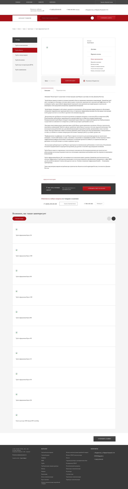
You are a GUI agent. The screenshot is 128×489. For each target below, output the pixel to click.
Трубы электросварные (21, 55)
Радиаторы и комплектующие (73, 479)
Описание (47, 90)
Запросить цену (70, 80)
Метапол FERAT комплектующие (74, 455)
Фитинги (43, 471)
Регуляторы (69, 471)
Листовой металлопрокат (47, 452)
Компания (29, 2)
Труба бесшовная (20, 60)
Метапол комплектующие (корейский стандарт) (77, 452)
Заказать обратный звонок (107, 2)
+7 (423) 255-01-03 (55, 9)
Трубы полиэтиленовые (21, 45)
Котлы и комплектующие (47, 477)
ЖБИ (42, 460)
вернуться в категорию (50, 179)
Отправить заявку (104, 439)
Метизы (43, 468)
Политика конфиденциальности (19, 454)
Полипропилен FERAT (71, 463)
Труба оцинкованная (20, 69)
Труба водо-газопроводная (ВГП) (24, 65)
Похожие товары (19, 218)
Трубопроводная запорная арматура (49, 466)
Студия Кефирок (23, 458)
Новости (41, 2)
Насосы (68, 458)
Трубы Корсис (30, 28)
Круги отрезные (45, 479)
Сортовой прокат (45, 455)
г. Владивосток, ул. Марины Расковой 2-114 (96, 9)
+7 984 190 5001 (73, 9)
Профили (43, 458)
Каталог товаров (25, 18)
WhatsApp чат (99, 203)
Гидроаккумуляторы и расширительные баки (76, 460)
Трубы (24, 28)
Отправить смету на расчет (96, 188)
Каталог (19, 28)
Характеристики (61, 90)
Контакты (52, 2)
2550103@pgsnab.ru (98, 456)
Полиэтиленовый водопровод (73, 466)
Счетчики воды (69, 474)
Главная (17, 2)
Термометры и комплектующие (73, 477)
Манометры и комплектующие (73, 468)
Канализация (44, 474)
